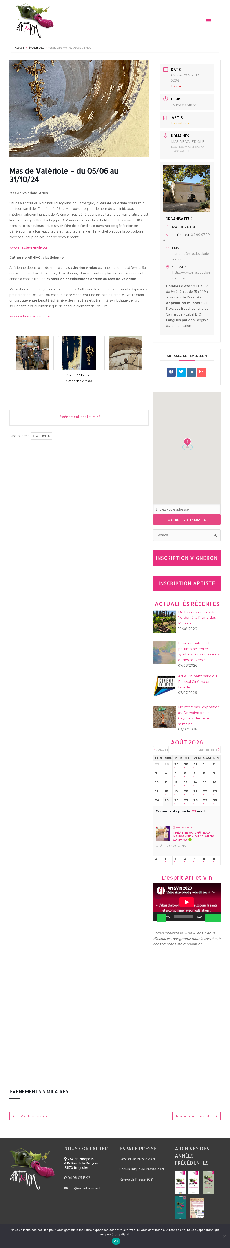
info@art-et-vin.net (84, 1188)
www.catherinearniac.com (29, 316)
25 (167, 800)
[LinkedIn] (191, 372)
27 (186, 800)
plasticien (41, 436)
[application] (187, 902)
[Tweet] (181, 372)
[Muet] (209, 918)
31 (195, 764)
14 (195, 782)
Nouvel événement (192, 1116)
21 (195, 791)
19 (176, 791)
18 (166, 791)
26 (176, 800)
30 (186, 764)
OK (116, 1241)
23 (215, 791)
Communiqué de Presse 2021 (141, 1169)
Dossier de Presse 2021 (137, 1159)
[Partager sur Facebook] (171, 372)
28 (195, 800)
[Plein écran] (216, 918)
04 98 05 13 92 (78, 1178)
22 (205, 791)
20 (186, 791)
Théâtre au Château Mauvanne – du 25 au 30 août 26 (193, 836)
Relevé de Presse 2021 (136, 1179)
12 (176, 782)
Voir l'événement (35, 1116)
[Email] (201, 372)
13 (185, 782)
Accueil (19, 47)
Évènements (36, 47)
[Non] (224, 1236)
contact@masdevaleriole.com (191, 256)
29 (176, 764)
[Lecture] (161, 918)
